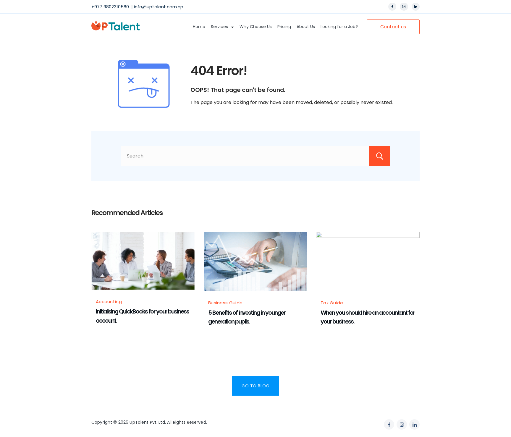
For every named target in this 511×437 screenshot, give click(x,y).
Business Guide (225, 302)
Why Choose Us (256, 27)
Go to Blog (255, 386)
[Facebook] (392, 7)
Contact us (393, 26)
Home (199, 27)
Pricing (284, 27)
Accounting (109, 301)
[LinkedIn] (416, 7)
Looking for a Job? (339, 27)
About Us (306, 27)
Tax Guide (332, 302)
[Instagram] (404, 7)
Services (219, 27)
